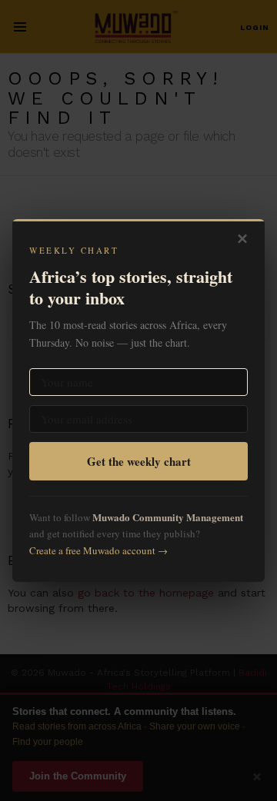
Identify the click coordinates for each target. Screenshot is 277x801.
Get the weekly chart (139, 461)
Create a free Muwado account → (98, 550)
